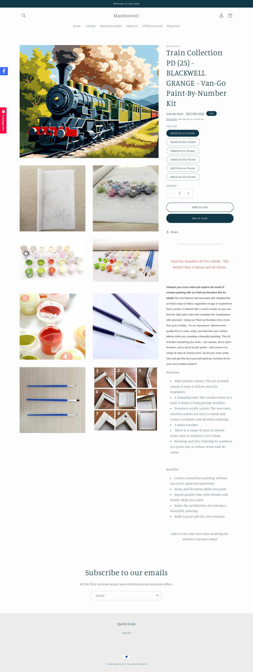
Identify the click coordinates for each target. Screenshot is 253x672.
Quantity (171, 185)
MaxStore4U (120, 664)
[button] (24, 15)
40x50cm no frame (182, 132)
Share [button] (174, 231)
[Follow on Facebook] (4, 71)
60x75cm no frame (182, 167)
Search (126, 632)
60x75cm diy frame (183, 176)
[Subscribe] (157, 595)
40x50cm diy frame (183, 141)
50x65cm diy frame (183, 159)
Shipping (171, 119)
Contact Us (3, 122)
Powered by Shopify (137, 664)
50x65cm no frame (182, 150)
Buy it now (200, 218)
